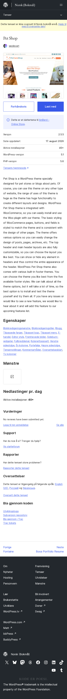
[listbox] (33, 376)
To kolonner (9, 354)
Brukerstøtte (10, 599)
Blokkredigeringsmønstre (16, 328)
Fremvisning (42, 566)
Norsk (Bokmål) (20, 654)
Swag (40, 611)
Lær (5, 594)
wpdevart (14, 45)
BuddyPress (12, 639)
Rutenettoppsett (40, 341)
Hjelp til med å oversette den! (44, 25)
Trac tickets (9, 523)
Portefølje (34, 345)
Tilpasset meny (48, 332)
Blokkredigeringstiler (43, 328)
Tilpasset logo (31, 332)
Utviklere (8, 605)
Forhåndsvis (19, 106)
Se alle (60, 425)
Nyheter (8, 572)
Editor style (18, 336)
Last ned (50, 106)
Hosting (8, 577)
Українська (29, 488)
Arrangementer (44, 599)
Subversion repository (15, 515)
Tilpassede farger (12, 332)
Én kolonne (22, 345)
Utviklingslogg (11, 511)
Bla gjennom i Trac (13, 519)
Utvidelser (41, 577)
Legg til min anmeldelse (15, 425)
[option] (12, 376)
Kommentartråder (31, 349)
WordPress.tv (13, 611)
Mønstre (40, 583)
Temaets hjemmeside (14, 167)
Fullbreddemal (21, 341)
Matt (7, 628)
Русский (14, 488)
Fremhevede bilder (35, 336)
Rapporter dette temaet (16, 468)
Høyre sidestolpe (50, 345)
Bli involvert (42, 594)
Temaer (7, 14)
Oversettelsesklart (52, 349)
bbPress (9, 633)
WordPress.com (14, 622)
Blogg (58, 328)
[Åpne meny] (62, 5)
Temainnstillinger (12, 349)
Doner (40, 605)
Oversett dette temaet (15, 495)
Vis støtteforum (11, 446)
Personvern (10, 583)
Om (5, 566)
